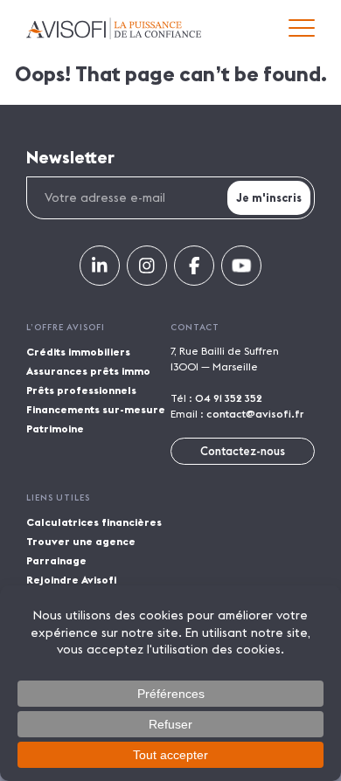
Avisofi (113, 28)
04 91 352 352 (228, 397)
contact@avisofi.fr (254, 413)
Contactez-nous (242, 451)
